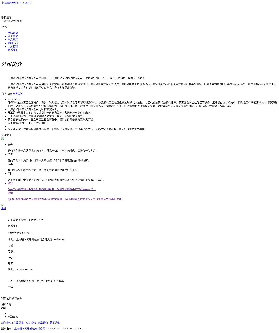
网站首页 (13, 33)
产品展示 (13, 39)
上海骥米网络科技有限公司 (16, 2)
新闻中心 (13, 43)
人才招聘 (13, 46)
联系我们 (13, 49)
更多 (3, 208)
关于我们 (13, 36)
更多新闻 (18, 93)
